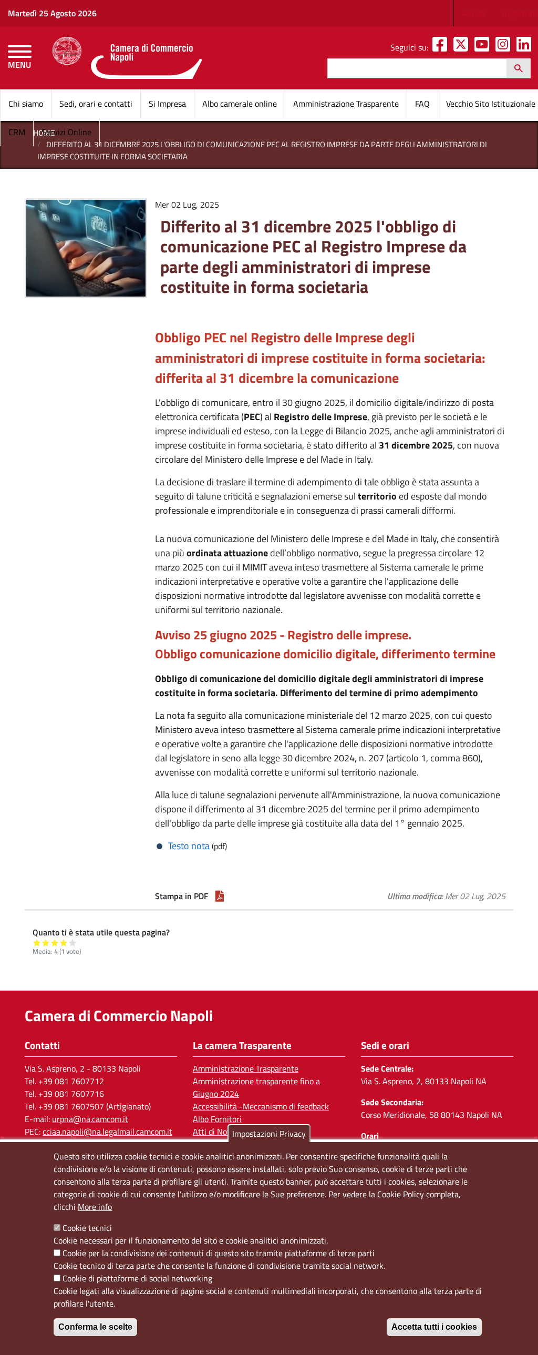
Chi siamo (25, 103)
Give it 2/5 (46, 942)
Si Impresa (167, 103)
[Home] (127, 57)
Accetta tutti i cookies (434, 1326)
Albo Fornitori (217, 1119)
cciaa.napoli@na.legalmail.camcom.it (107, 1131)
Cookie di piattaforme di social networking (137, 1278)
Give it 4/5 (63, 942)
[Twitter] (462, 47)
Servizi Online (66, 132)
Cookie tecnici (87, 1227)
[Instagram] (504, 47)
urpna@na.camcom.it (90, 1119)
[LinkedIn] (525, 47)
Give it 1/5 (37, 942)
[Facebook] (441, 47)
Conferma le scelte (95, 1326)
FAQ (422, 103)
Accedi (473, 13)
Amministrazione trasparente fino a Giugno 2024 (256, 1087)
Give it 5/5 (72, 942)
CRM (16, 132)
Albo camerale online (239, 103)
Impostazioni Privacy (269, 1133)
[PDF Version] (219, 896)
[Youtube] (483, 47)
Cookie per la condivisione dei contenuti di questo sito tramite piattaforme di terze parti (219, 1253)
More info (95, 1206)
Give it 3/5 (54, 942)
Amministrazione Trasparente (346, 103)
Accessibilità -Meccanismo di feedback (261, 1106)
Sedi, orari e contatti (95, 103)
